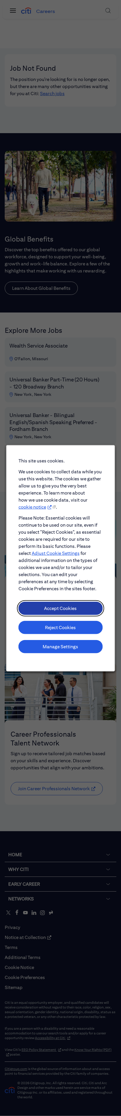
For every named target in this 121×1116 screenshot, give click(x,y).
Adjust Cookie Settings (56, 553)
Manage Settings (60, 646)
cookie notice (32, 507)
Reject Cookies (60, 627)
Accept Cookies (60, 608)
